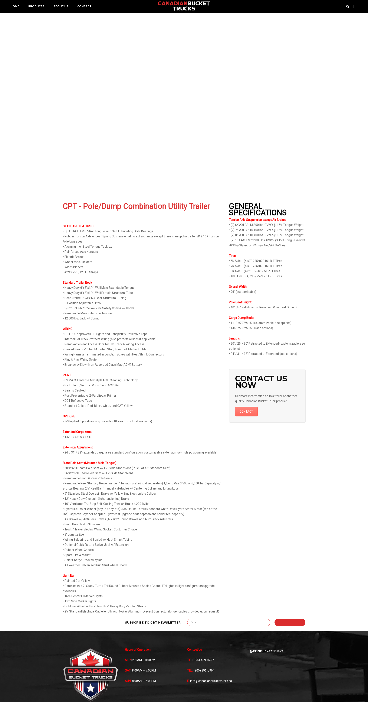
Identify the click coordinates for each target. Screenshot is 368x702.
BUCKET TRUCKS (184, 6)
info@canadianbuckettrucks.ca (211, 681)
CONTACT (246, 411)
